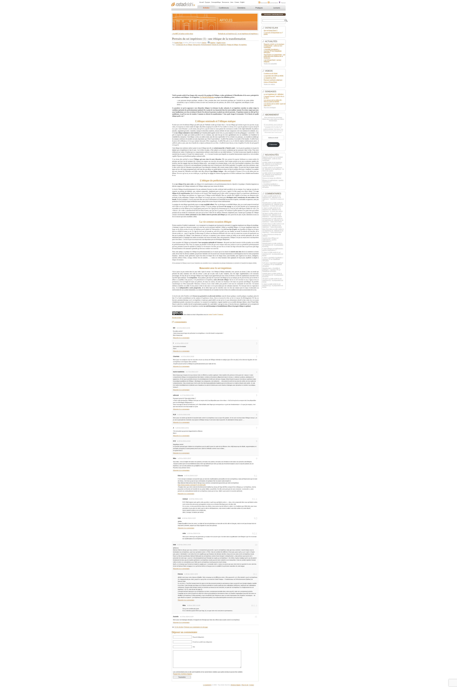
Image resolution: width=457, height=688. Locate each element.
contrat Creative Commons (215, 314)
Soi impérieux (243, 45)
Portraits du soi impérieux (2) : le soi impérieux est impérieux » (238, 34)
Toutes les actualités (270, 64)
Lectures (276, 8)
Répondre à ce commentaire (181, 338)
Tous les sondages (270, 107)
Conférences (224, 8)
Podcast (283, 2)
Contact (237, 2)
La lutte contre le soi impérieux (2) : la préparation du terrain (272, 245)
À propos (207, 2)
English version (221, 42)
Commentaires (274, 2)
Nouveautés (263, 2)
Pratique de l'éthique (232, 45)
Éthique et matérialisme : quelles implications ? (272, 181)
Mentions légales (236, 685)
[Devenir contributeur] (273, 16)
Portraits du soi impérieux (219, 45)
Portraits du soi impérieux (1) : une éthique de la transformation (209, 39)
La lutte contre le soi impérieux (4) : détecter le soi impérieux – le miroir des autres (273, 169)
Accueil (201, 2)
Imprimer (212, 42)
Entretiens (241, 8)
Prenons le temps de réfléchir (271, 178)
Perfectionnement (206, 45)
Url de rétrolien (179, 627)
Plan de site (245, 685)
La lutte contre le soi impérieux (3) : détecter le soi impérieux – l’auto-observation (272, 174)
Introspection (196, 45)
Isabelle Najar (178, 42)
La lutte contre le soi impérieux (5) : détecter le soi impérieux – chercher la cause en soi (272, 164)
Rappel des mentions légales (182, 674)
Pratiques (259, 8)
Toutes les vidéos (269, 84)
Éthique (190, 45)
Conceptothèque (216, 2)
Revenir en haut (176, 317)
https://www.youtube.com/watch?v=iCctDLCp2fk (192, 485)
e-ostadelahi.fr (207, 685)
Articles (206, 8)
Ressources (225, 2)
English (242, 2)
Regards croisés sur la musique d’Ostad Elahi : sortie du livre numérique (272, 158)
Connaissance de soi (181, 45)
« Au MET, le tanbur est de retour (182, 34)
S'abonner (273, 144)
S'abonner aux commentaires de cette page (196, 627)
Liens (231, 2)
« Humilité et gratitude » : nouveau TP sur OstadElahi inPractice (271, 185)
